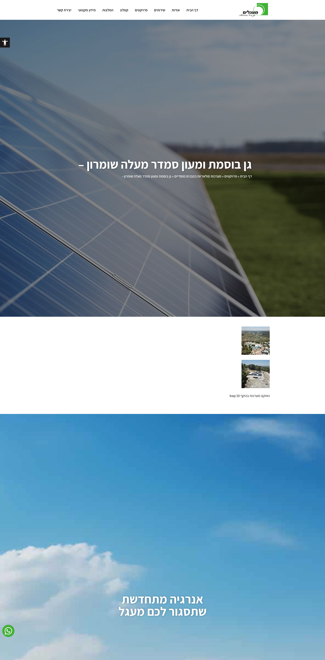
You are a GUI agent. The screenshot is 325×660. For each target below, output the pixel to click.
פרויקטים (141, 10)
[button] (5, 42)
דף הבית (192, 10)
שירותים (159, 10)
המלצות (107, 10)
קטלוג (124, 10)
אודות (176, 10)
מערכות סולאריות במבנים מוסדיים (197, 176)
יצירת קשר (64, 10)
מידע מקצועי (87, 10)
